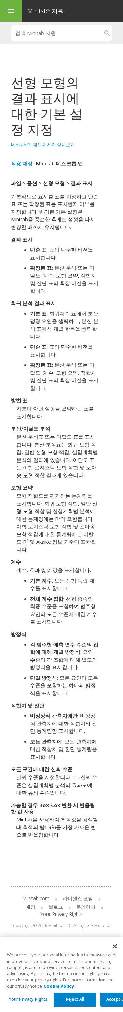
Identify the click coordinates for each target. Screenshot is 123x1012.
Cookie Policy (59, 986)
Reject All (75, 999)
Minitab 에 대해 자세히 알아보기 (43, 144)
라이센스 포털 (78, 898)
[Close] (114, 946)
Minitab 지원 (45, 11)
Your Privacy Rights (28, 999)
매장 (30, 907)
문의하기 (85, 907)
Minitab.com (36, 898)
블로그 (56, 907)
